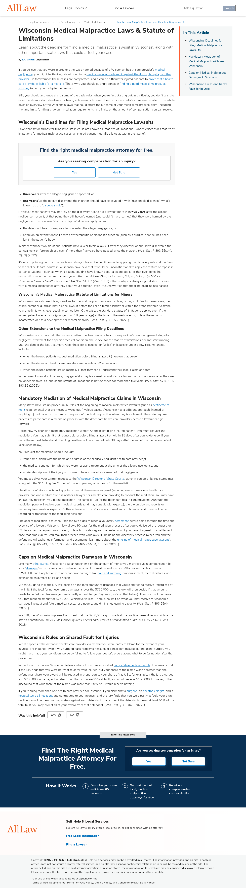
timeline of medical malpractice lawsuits (143, 540)
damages (32, 568)
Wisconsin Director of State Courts (100, 479)
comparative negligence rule (132, 665)
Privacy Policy (84, 882)
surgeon (132, 691)
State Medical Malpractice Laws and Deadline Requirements (150, 22)
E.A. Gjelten (28, 59)
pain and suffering (109, 573)
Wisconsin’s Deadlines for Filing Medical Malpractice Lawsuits (206, 45)
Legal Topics (74, 8)
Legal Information (39, 22)
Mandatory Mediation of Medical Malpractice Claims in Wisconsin (208, 61)
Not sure (188, 761)
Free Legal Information (83, 836)
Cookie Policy (103, 882)
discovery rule (52, 205)
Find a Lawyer (123, 8)
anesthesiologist (153, 691)
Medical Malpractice (95, 22)
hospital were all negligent (35, 696)
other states (40, 564)
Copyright (59, 860)
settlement (122, 521)
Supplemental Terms (61, 882)
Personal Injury (66, 22)
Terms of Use (39, 882)
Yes (74, 172)
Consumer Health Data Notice (136, 882)
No (72, 715)
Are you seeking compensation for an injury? (96, 161)
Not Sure (118, 172)
